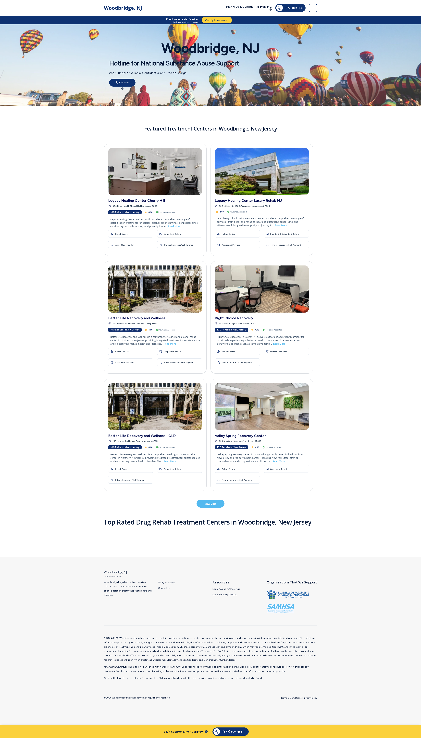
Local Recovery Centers (224, 594)
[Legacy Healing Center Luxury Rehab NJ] (262, 171)
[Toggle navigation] (313, 8)
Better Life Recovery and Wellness (136, 318)
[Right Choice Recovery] (262, 289)
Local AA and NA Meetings (226, 589)
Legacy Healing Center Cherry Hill (136, 200)
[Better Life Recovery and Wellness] (155, 289)
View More (210, 503)
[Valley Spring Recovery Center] (262, 406)
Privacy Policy (310, 698)
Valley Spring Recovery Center (240, 436)
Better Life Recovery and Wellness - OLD (142, 436)
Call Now (124, 82)
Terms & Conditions (291, 698)
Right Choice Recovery (234, 318)
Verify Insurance (166, 582)
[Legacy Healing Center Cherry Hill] (155, 171)
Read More (174, 226)
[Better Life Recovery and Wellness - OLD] (155, 406)
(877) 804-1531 (294, 8)
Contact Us (164, 588)
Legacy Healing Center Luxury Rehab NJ (248, 200)
